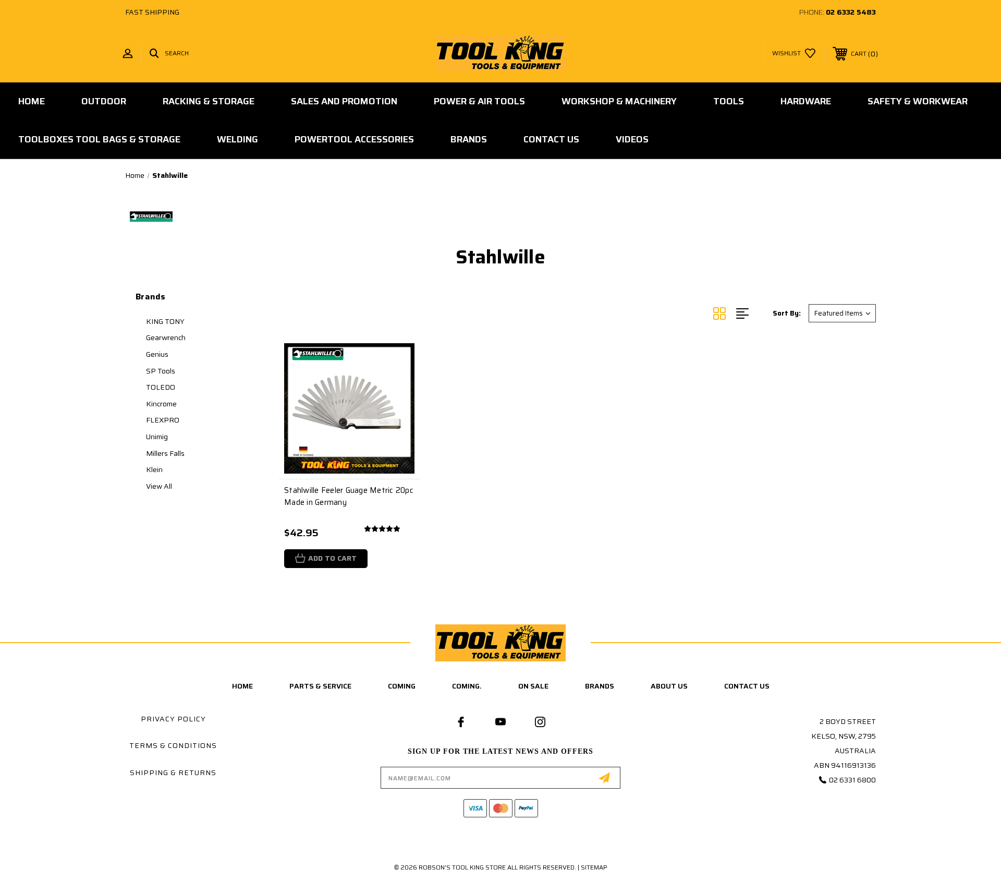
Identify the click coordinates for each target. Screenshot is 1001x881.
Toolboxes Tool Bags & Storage (99, 139)
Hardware (805, 101)
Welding (237, 139)
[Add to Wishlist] (398, 385)
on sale (533, 686)
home (242, 686)
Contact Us (551, 139)
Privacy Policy (173, 719)
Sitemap (594, 867)
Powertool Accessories (354, 139)
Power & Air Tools (479, 101)
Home (31, 101)
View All (159, 486)
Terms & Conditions (173, 745)
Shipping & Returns (173, 772)
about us (669, 686)
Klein (154, 469)
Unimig (157, 436)
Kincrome (161, 403)
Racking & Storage (208, 101)
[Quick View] (398, 359)
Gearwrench (166, 337)
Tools (728, 101)
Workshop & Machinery (619, 101)
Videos (632, 139)
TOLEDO (160, 387)
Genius (157, 354)
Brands (468, 139)
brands (599, 686)
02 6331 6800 (852, 780)
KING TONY (165, 321)
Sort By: (787, 313)
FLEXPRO (162, 420)
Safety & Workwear (918, 101)
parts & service (320, 686)
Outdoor (103, 101)
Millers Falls (165, 453)
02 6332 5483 (851, 12)
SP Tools (160, 371)
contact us (747, 686)
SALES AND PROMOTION (344, 101)
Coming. (467, 686)
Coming (402, 686)
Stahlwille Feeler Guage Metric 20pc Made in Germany (348, 496)
